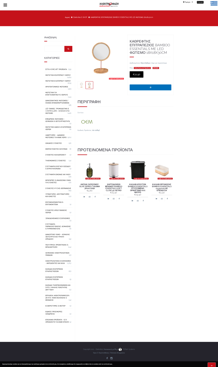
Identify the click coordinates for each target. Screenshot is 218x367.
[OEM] (126, 121)
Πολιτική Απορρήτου (117, 353)
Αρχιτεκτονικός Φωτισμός (56, 87)
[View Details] (89, 197)
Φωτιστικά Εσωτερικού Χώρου (58, 75)
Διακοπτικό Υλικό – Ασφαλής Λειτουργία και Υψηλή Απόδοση (57, 237)
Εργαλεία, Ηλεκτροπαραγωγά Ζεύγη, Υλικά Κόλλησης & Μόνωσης (57, 298)
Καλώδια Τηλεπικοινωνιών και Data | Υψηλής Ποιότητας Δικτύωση (57, 287)
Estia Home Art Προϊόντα (142, 68)
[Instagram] (111, 358)
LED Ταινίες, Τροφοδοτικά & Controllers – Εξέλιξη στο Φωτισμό (57, 111)
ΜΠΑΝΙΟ (155, 68)
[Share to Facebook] (95, 197)
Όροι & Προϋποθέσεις (101, 353)
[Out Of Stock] (150, 87)
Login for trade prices (116, 78)
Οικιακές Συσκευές (53, 143)
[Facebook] (107, 358)
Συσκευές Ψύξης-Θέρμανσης (58, 188)
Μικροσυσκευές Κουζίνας (56, 149)
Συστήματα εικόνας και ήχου (58, 174)
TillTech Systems (128, 349)
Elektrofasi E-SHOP (80, 17)
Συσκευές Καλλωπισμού (55, 155)
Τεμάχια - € (189, 2)
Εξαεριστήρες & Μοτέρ (55, 306)
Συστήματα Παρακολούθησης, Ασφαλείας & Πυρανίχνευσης (58, 226)
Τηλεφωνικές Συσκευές (55, 161)
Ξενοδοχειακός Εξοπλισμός (57, 218)
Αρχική (67, 17)
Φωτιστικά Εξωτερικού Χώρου (58, 81)
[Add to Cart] (84, 197)
